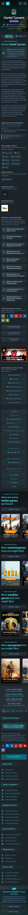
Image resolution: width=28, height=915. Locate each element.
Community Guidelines (12, 872)
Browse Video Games (11, 811)
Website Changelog (11, 796)
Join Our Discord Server (12, 844)
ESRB (2, 126)
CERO (18, 126)
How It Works (9, 769)
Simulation (17, 164)
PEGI (8, 126)
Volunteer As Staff (10, 861)
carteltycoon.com (13, 448)
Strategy (6, 160)
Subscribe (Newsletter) (12, 779)
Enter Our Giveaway (11, 799)
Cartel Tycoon (19, 310)
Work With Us (9, 858)
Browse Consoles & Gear (12, 820)
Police (6, 156)
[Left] (2, 36)
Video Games (19, 711)
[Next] (25, 526)
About (10, 36)
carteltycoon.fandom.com (13, 458)
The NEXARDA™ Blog (11, 790)
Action (6, 167)
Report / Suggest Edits (14, 398)
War (18, 153)
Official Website (15, 375)
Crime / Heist (8, 153)
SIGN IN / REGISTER (25, 3)
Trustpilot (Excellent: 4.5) (12, 879)
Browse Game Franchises (12, 814)
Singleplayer (7, 179)
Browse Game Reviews (12, 823)
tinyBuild (11, 202)
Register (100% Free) (11, 776)
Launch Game (15, 394)
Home (7, 711)
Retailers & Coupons (11, 773)
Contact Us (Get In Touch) (13, 834)
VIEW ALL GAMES (14, 509)
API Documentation (11, 882)
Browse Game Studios (11, 817)
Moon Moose (13, 188)
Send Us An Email (10, 837)
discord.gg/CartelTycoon (13, 469)
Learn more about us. (21, 740)
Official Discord (15, 383)
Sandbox (16, 160)
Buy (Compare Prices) (15, 387)
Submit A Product (10, 855)
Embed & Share (15, 402)
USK (13, 126)
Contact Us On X (10, 840)
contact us (16, 224)
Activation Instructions (14, 391)
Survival (6, 164)
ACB (5, 128)
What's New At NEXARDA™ (13, 793)
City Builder (17, 156)
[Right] (25, 36)
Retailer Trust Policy (11, 875)
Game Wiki (15, 379)
